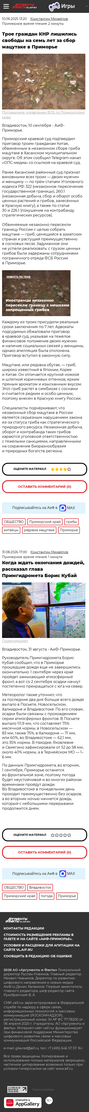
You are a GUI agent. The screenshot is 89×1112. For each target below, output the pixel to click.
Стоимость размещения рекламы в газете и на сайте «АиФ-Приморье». (38, 937)
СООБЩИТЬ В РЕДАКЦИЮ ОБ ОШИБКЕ (38, 956)
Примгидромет (15, 641)
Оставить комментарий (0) (44, 487)
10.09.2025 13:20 (14, 19)
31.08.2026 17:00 (14, 552)
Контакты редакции (24, 928)
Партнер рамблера (43, 1089)
